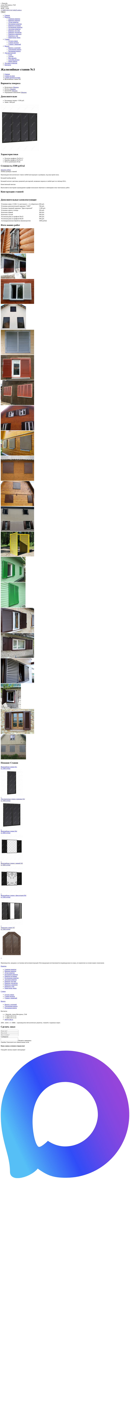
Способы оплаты (13, 60)
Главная (7, 15)
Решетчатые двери (14, 37)
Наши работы (12, 61)
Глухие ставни (13, 41)
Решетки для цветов (14, 32)
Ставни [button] (7, 39)
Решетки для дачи (14, 30)
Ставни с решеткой (14, 44)
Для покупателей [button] (10, 53)
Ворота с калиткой (14, 48)
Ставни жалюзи (13, 42)
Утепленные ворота (14, 49)
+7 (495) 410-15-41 (7, 10)
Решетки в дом (13, 36)
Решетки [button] (7, 17)
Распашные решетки (15, 24)
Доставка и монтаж (11, 63)
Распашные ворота (14, 51)
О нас (10, 54)
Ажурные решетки (14, 29)
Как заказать (12, 58)
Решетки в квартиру (15, 34)
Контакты (8, 65)
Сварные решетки (14, 19)
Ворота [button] (7, 46)
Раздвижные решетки (15, 27)
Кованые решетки (14, 20)
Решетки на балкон (14, 25)
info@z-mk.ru (17, 10)
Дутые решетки (13, 22)
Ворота (3, 1001)
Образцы (16, 87)
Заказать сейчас (6, 170)
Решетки (3, 966)
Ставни (3, 991)
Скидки (10, 56)
